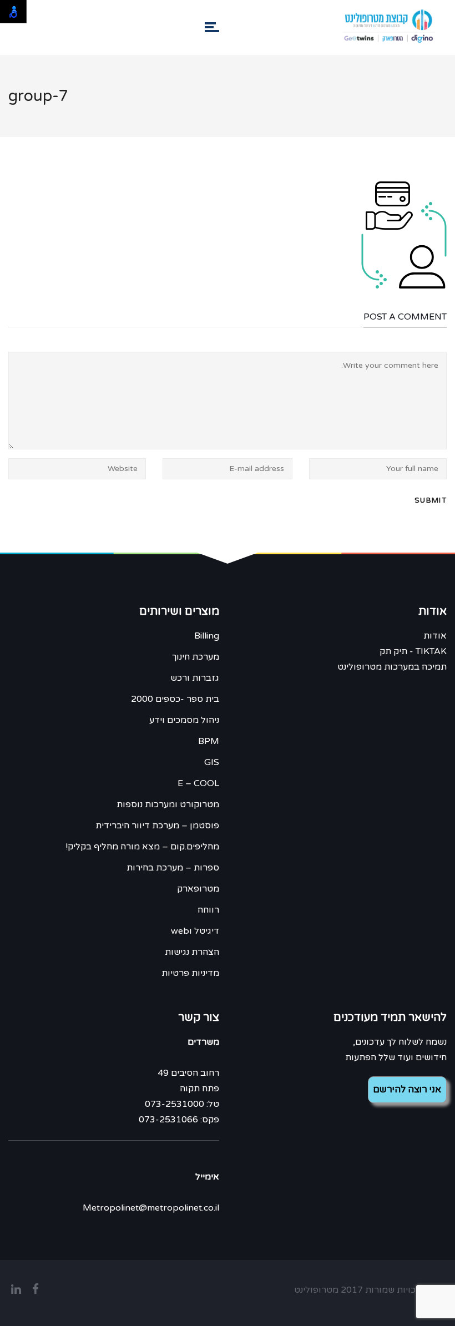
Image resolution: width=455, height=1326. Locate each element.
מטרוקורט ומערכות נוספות (168, 804)
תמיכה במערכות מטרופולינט (392, 666)
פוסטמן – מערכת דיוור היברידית (157, 825)
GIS (211, 762)
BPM (208, 741)
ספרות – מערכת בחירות (173, 867)
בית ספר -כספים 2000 (175, 699)
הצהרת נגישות (192, 952)
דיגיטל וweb (195, 931)
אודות (435, 635)
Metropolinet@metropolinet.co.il (151, 1207)
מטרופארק (198, 888)
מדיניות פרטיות (190, 973)
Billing (206, 635)
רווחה (208, 909)
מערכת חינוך (195, 656)
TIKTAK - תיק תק (413, 651)
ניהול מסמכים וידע (184, 720)
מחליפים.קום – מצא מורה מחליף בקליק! (142, 846)
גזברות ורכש (194, 678)
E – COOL (198, 783)
